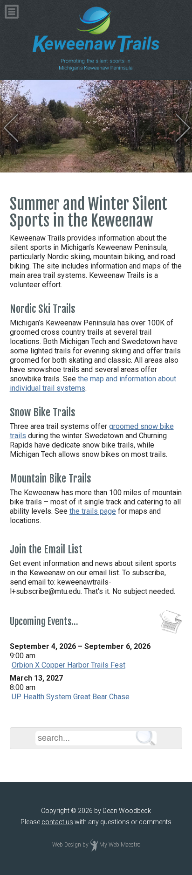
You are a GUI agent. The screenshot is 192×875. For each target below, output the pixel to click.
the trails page (92, 511)
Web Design (66, 845)
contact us (57, 822)
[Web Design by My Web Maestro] (94, 845)
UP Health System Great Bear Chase (71, 696)
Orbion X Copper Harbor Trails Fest (68, 665)
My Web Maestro (119, 845)
